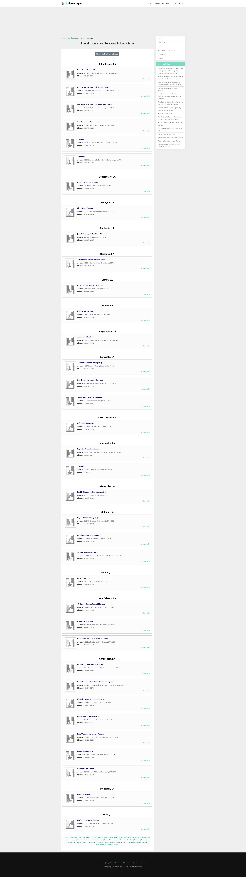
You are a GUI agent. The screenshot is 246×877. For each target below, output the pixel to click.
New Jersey (78, 842)
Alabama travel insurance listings (79, 837)
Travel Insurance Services (76, 38)
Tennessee (117, 842)
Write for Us (127, 863)
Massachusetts (113, 840)
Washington (143, 842)
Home (149, 3)
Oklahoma (90, 842)
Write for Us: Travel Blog (166, 50)
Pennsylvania (99, 842)
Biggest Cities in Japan (165, 113)
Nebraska (137, 840)
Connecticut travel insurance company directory (123, 837)
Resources (161, 54)
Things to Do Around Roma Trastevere (170, 141)
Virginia (135, 842)
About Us (160, 58)
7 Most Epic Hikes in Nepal (166, 134)
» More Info (145, 79)
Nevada (143, 840)
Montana (130, 840)
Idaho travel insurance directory (87, 840)
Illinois (101, 840)
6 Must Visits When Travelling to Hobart (170, 138)
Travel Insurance (162, 3)
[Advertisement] (123, 21)
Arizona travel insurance (99, 837)
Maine (106, 840)
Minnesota (122, 840)
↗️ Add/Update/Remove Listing (107, 54)
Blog (174, 3)
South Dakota (109, 842)
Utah (123, 842)
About (181, 3)
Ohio (84, 842)
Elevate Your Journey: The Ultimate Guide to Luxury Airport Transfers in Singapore (169, 96)
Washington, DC (101, 845)
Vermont (129, 842)
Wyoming (110, 845)
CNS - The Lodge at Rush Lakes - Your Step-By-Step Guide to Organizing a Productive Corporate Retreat (170, 71)
